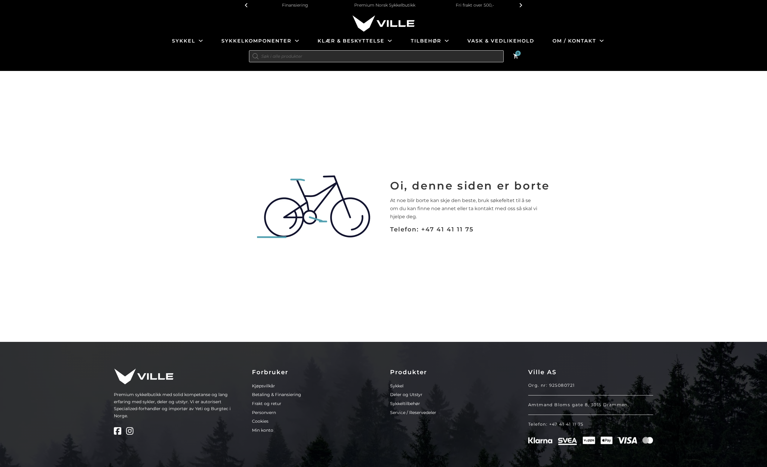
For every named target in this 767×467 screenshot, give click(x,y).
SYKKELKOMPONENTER (256, 41)
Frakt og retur (266, 403)
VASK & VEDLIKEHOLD (500, 41)
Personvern (264, 412)
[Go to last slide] (246, 5)
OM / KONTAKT (574, 41)
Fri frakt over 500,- (473, 5)
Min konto (262, 430)
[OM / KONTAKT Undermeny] (601, 40)
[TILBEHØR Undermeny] (446, 40)
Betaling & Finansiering (276, 394)
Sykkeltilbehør (405, 403)
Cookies (260, 421)
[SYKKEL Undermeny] (200, 40)
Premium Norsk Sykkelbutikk (383, 5)
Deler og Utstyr (406, 394)
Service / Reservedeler (413, 412)
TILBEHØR (426, 41)
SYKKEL (183, 41)
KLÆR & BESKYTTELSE (351, 41)
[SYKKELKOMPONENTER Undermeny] (297, 40)
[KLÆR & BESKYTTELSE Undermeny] (389, 40)
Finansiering (294, 5)
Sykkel (397, 386)
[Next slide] (520, 5)
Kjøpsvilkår (263, 386)
